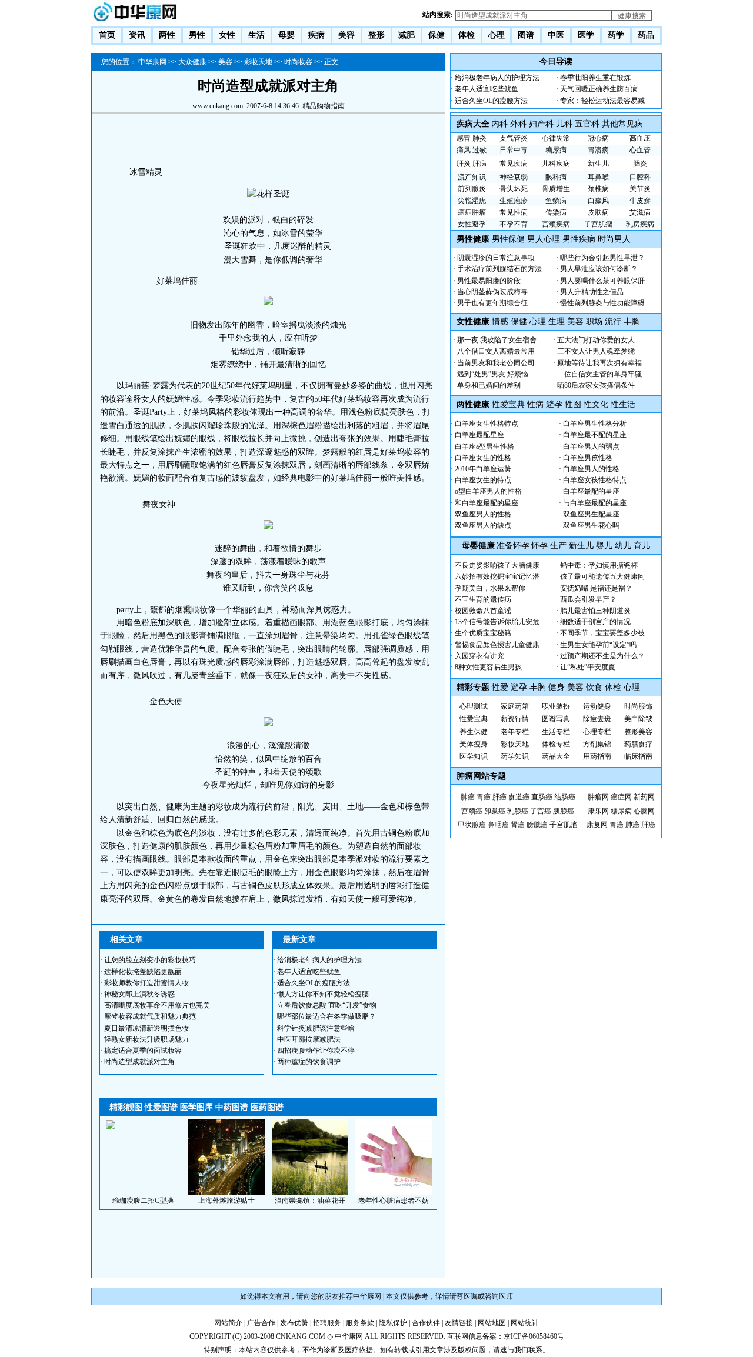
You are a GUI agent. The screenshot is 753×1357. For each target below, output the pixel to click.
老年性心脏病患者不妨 (393, 1200)
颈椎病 (598, 189)
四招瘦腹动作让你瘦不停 (316, 1050)
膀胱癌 (537, 825)
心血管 (640, 150)
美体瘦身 (473, 744)
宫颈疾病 (556, 224)
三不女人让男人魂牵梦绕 (596, 351)
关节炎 (640, 189)
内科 (499, 123)
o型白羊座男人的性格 (488, 491)
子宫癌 (540, 811)
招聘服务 (327, 1323)
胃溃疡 (598, 150)
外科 (518, 123)
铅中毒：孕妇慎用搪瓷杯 (599, 565)
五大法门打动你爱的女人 (596, 340)
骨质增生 (556, 189)
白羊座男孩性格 (587, 458)
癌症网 (621, 797)
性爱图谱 (161, 1107)
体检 (613, 687)
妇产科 (541, 123)
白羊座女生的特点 (483, 480)
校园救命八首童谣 (483, 610)
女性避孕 (472, 224)
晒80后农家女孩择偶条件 (596, 385)
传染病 (556, 212)
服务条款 (360, 1323)
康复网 (597, 825)
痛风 (464, 150)
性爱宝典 (508, 404)
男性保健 (508, 239)
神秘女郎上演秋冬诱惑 (139, 994)
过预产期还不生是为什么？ (602, 656)
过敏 (479, 150)
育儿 (642, 545)
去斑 (604, 719)
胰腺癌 (563, 811)
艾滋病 (640, 212)
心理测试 (473, 706)
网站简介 (228, 1323)
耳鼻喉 (598, 177)
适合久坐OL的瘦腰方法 (313, 983)
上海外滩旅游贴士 (226, 1200)
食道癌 (518, 797)
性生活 (623, 404)
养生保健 (473, 732)
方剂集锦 (597, 744)
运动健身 (597, 706)
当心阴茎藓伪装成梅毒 (492, 292)
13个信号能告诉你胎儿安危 (497, 622)
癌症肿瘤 (472, 212)
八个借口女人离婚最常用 (496, 351)
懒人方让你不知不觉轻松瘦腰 (323, 994)
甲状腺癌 (472, 825)
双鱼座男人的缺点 (483, 525)
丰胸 (632, 321)
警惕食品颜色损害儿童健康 (497, 645)
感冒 (464, 138)
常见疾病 (513, 163)
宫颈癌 (471, 811)
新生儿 (598, 163)
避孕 (554, 404)
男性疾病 (578, 239)
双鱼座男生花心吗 (591, 525)
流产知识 (472, 177)
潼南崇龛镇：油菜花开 (310, 1200)
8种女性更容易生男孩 (488, 667)
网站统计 (525, 1323)
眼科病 (556, 177)
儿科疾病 (556, 163)
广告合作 (261, 1323)
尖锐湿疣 (472, 200)
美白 (631, 719)
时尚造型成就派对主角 (139, 1062)
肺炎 (479, 138)
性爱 (500, 687)
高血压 (640, 138)
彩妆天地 (258, 62)
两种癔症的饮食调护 (309, 1062)
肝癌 (499, 797)
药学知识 (515, 756)
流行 (614, 321)
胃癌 (484, 797)
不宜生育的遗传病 (483, 599)
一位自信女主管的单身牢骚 (599, 374)
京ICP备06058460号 (534, 1336)
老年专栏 (515, 732)
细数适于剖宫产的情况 (595, 622)
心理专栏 (597, 732)
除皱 (645, 719)
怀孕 (539, 545)
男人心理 (543, 239)
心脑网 (644, 811)
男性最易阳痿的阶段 (489, 280)
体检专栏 (556, 744)
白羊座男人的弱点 (591, 446)
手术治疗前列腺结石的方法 (499, 269)
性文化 (596, 404)
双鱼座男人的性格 (483, 514)
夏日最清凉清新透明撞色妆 (146, 1028)
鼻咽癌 (498, 825)
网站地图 (492, 1323)
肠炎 (640, 163)
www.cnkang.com (217, 106)
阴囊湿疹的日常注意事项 (496, 258)
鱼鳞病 (556, 200)
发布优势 (294, 1323)
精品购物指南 (323, 106)
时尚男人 (614, 239)
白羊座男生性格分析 (595, 423)
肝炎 (464, 163)
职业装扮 (556, 706)
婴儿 (604, 545)
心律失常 (556, 138)
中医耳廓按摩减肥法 (309, 1039)
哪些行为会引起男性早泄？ (602, 258)
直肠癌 (541, 797)
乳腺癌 (517, 811)
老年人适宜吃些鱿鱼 (309, 972)
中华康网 (152, 62)
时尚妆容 (298, 62)
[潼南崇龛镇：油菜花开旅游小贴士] (310, 1193)
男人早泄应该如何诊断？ (599, 269)
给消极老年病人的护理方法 (319, 960)
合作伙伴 (426, 1323)
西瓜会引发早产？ (588, 599)
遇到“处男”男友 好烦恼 (492, 374)
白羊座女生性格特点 (486, 423)
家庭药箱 (515, 706)
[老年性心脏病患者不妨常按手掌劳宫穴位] (393, 1193)
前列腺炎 (472, 189)
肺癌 (468, 797)
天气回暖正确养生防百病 (599, 89)
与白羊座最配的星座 (595, 503)
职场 (594, 321)
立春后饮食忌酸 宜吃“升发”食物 (326, 1005)
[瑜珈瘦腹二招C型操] (143, 1193)
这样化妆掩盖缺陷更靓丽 (143, 972)
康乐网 (598, 811)
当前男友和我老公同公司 (496, 363)
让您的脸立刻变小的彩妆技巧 (150, 960)
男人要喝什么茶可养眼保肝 (602, 280)
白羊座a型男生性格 (484, 446)
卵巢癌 (494, 811)
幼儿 (623, 545)
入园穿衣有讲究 (479, 656)
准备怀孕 (513, 545)
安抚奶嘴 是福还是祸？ (596, 588)
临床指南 (638, 756)
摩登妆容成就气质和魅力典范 (150, 1016)
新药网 (644, 797)
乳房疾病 (640, 224)
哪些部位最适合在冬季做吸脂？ (326, 1016)
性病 (535, 404)
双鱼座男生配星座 (591, 514)
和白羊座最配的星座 (486, 503)
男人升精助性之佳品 (592, 292)
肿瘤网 (598, 797)
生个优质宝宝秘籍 (483, 633)
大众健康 (192, 62)
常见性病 (513, 212)
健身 (556, 687)
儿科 (564, 123)
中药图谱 (231, 1107)
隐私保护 (393, 1323)
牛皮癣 (640, 200)
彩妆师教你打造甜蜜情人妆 (146, 983)
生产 (558, 545)
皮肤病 (598, 212)
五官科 (587, 123)
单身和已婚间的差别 (489, 385)
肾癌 (518, 825)
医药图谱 (267, 1107)
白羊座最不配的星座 (595, 435)
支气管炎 (513, 138)
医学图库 (196, 1107)
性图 (573, 404)
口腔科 (640, 177)
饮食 (594, 687)
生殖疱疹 (513, 200)
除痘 (590, 719)
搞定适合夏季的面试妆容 (143, 1050)
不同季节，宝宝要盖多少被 (602, 633)
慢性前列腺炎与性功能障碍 (602, 303)
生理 (556, 321)
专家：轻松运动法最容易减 (602, 100)
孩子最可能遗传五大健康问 (602, 576)
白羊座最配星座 (479, 435)
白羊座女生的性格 (483, 458)
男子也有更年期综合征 (492, 303)
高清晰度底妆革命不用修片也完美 (157, 1005)
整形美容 (638, 732)
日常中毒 (513, 150)
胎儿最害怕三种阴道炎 (595, 610)
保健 (519, 321)
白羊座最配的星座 (591, 491)
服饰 (645, 706)
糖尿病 (556, 150)
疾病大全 (473, 123)
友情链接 (459, 1323)
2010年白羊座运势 (483, 469)
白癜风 (598, 200)
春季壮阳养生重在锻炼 (595, 78)
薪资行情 (515, 719)
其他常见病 (622, 123)
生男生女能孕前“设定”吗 (598, 645)
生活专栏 (556, 732)
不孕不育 (513, 224)
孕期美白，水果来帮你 (490, 588)
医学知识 (473, 756)
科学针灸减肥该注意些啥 (316, 1028)
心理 (537, 321)
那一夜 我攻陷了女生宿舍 (497, 340)
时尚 (631, 706)
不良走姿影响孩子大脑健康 (497, 565)
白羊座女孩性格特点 (595, 480)
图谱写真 (556, 719)
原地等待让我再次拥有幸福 (599, 363)
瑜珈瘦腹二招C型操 (143, 1200)
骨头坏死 (513, 189)
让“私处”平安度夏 (587, 667)
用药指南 (597, 756)
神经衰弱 (513, 177)
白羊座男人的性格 (591, 469)
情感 (500, 321)
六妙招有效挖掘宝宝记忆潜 (497, 576)
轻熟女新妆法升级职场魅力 (146, 1039)
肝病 (479, 163)
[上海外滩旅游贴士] (226, 1193)
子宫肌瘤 (598, 224)
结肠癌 (564, 797)
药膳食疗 (638, 744)
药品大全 (556, 756)
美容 (225, 62)
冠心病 (598, 138)
